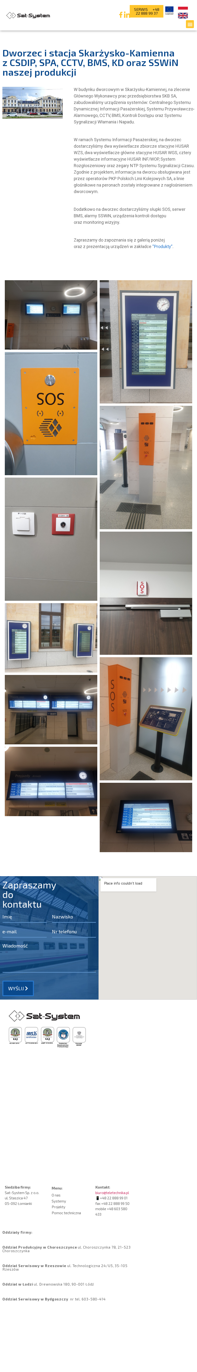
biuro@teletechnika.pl (112, 1192)
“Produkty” (162, 246)
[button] (190, 24)
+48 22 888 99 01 (114, 1198)
